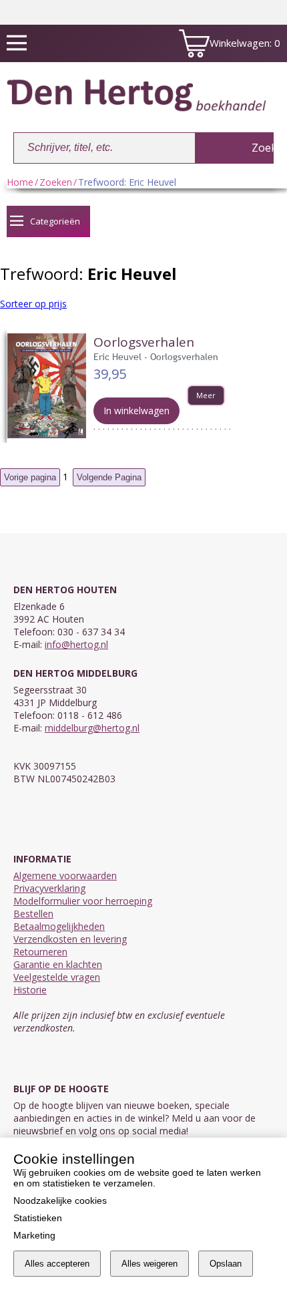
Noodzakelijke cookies (60, 1200)
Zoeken (55, 182)
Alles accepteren (57, 1264)
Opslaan (226, 1264)
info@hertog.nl (76, 644)
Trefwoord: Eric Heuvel (127, 182)
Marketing (34, 1235)
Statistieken (37, 1218)
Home (20, 182)
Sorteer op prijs (33, 303)
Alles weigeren (149, 1264)
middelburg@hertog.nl (92, 727)
